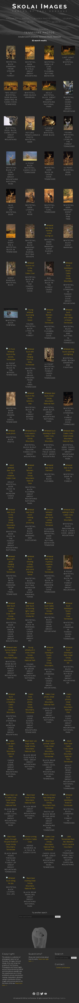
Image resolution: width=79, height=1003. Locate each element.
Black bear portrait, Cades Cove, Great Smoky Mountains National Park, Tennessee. (49, 769)
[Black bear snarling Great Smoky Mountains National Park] (30, 888)
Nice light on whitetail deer (11, 209)
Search (56, 22)
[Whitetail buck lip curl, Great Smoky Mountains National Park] (10, 164)
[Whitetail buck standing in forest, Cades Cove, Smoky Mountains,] (49, 665)
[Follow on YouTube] (45, 993)
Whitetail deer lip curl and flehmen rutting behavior (49, 69)
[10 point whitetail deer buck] (68, 164)
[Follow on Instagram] (38, 993)
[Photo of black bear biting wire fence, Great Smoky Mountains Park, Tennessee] (49, 808)
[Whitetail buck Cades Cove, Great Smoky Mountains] (49, 613)
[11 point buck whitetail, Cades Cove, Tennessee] (30, 159)
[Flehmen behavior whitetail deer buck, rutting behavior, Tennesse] (49, 525)
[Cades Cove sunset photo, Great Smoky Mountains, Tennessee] (30, 712)
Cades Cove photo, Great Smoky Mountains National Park (49, 715)
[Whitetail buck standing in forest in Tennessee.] (68, 805)
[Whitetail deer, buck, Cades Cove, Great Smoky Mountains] (11, 124)
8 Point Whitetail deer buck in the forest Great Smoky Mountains (69, 581)
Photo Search (39, 29)
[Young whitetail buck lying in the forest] (29, 320)
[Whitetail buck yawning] (11, 316)
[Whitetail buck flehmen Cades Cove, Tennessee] (49, 322)
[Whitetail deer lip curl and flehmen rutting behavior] (49, 58)
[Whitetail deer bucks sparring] (30, 89)
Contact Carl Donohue (63, 967)
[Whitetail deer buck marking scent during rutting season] (29, 236)
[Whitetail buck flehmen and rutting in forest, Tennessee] (68, 322)
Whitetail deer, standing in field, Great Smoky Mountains (31, 69)
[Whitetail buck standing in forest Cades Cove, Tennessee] (68, 404)
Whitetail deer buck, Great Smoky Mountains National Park (49, 414)
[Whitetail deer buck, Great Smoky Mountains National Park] (49, 403)
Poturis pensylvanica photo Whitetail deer (32, 137)
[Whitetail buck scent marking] (68, 236)
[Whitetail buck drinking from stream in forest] (10, 58)
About (26, 18)
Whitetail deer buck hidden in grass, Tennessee (11, 415)
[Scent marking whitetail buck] (11, 274)
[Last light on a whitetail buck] (68, 53)
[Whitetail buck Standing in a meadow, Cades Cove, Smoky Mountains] (11, 712)
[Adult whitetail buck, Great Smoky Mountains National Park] (49, 89)
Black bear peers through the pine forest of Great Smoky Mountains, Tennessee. (11, 863)
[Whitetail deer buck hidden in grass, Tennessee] (10, 404)
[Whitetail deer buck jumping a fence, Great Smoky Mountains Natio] (11, 658)
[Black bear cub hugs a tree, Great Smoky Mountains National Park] (30, 751)
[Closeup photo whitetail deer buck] (49, 124)
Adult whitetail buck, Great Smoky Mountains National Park (49, 100)
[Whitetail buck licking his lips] (11, 883)
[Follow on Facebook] (34, 993)
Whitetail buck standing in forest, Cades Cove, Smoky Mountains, (50, 679)
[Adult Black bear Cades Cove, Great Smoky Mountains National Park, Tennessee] (68, 761)
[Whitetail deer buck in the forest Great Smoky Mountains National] (11, 528)
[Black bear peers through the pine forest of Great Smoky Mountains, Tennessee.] (11, 849)
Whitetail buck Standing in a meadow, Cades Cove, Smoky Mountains (12, 725)
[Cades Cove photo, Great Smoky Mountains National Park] (49, 704)
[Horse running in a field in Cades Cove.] (30, 842)
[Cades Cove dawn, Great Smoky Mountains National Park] (11, 756)
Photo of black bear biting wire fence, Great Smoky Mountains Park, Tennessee (49, 821)
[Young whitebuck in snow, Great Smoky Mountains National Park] (30, 660)
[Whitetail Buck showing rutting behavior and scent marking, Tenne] (30, 574)
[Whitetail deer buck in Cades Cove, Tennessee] (49, 164)
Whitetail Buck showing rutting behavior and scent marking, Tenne (30, 588)
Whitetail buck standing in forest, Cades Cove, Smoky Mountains (69, 294)
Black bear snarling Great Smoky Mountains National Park (30, 899)
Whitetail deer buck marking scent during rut (49, 246)
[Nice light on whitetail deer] (11, 201)
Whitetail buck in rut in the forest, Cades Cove (30, 284)
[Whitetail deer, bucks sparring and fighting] (68, 354)
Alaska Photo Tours (46, 18)
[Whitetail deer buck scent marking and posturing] (30, 522)
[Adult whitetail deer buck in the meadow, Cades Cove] (11, 478)
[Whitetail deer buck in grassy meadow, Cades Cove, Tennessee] (49, 572)
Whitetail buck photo (11, 439)
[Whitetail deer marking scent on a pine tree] (68, 201)
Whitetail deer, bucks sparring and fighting (68, 362)
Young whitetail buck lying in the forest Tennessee (69, 139)
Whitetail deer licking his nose (30, 209)
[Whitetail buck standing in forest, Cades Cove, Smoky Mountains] (68, 281)
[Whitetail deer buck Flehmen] (49, 470)
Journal (68, 18)
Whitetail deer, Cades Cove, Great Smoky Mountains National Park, (68, 452)
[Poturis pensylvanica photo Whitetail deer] (30, 129)
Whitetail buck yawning (11, 323)
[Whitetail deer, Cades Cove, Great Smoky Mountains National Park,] (68, 441)
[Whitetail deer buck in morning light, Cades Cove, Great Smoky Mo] (29, 616)
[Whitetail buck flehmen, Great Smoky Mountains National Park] (29, 483)
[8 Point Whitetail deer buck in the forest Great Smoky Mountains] (68, 567)
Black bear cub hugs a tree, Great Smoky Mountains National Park (30, 762)
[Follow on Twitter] (42, 993)
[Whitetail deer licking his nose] (29, 201)
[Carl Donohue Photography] (39, 10)
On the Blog (26, 22)
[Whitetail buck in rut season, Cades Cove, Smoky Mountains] (30, 441)
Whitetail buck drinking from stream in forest (11, 69)
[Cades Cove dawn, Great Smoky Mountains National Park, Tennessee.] (49, 849)
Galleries (12, 18)
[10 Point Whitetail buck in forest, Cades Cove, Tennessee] (49, 360)
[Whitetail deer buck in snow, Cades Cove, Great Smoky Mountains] (11, 619)
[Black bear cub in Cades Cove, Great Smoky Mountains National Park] (11, 805)
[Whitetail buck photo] (11, 433)
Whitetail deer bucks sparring (30, 95)
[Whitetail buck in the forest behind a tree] (29, 403)
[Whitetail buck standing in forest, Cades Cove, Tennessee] (68, 619)
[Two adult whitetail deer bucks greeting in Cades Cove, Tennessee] (11, 89)
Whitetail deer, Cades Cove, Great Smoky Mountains (69, 104)
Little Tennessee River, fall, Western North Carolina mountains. (68, 858)
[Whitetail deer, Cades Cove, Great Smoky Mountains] (68, 93)
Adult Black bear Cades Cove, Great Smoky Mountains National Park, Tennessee (69, 777)
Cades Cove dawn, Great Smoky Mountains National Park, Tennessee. (49, 860)
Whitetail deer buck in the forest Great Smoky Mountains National (12, 541)
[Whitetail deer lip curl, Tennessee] (49, 201)
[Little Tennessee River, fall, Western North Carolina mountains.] (68, 847)
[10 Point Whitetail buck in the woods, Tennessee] (10, 359)
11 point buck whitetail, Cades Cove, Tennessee (30, 167)
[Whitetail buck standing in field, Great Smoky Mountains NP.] (68, 663)
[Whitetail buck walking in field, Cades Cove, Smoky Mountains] (68, 520)
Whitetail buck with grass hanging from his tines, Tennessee (30, 378)
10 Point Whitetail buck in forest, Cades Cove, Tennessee (50, 371)
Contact (43, 22)
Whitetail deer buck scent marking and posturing (31, 533)
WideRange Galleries (59, 998)
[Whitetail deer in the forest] (68, 470)
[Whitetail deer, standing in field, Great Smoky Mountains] (30, 58)
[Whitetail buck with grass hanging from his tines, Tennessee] (30, 364)
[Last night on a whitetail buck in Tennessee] (10, 236)
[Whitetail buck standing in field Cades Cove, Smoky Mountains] (49, 441)
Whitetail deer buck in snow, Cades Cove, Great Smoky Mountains (12, 632)
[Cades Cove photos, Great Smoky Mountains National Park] (68, 712)
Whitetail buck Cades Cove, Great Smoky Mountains (50, 624)
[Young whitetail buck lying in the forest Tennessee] (68, 128)
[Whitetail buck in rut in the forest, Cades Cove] (30, 273)
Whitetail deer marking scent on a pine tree (68, 212)
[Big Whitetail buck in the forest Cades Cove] (49, 274)
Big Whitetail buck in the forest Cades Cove (49, 285)
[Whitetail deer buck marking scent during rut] (49, 236)
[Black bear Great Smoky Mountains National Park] (30, 802)
